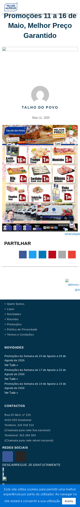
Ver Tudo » (11, 365)
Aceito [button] (69, 501)
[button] (54, 4)
